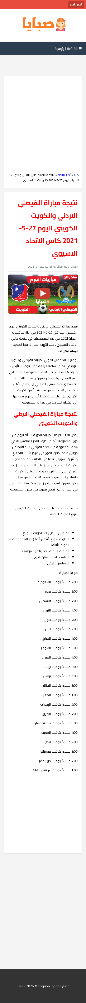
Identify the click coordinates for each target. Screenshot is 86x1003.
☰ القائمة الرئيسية (68, 48)
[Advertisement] (43, 124)
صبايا (76, 174)
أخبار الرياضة (64, 174)
